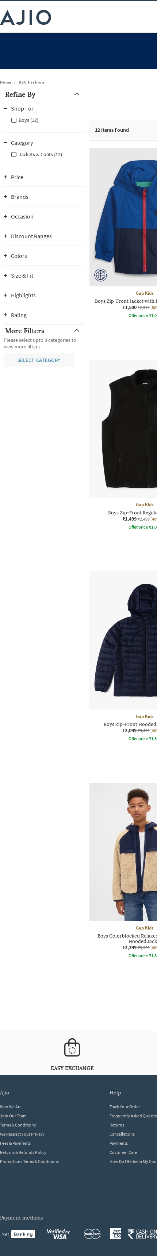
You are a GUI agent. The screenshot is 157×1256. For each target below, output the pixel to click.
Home (6, 82)
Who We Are (11, 1106)
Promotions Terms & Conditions (29, 1161)
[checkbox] (43, 119)
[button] (44, 94)
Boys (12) (28, 120)
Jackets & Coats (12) (40, 154)
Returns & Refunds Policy (23, 1152)
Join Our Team (13, 1115)
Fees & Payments (15, 1143)
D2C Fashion (31, 82)
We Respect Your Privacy (22, 1134)
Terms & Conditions (18, 1125)
